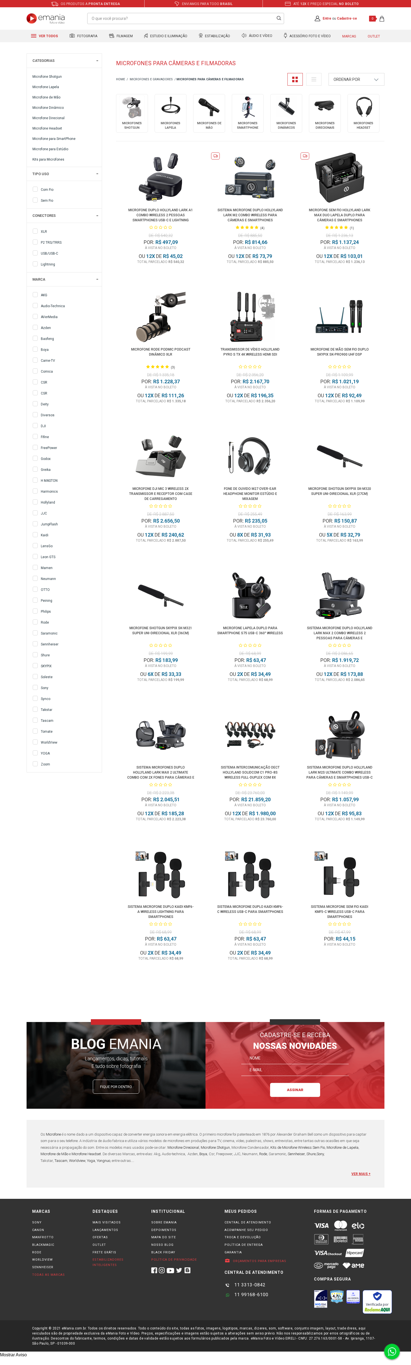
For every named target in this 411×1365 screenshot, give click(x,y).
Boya (45, 350)
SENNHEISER (42, 1267)
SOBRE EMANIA (164, 1222)
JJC (44, 513)
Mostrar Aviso (13, 1354)
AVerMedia (49, 317)
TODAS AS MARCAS (48, 1275)
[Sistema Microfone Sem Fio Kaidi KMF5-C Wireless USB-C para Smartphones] (340, 875)
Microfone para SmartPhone (53, 139)
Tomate (47, 732)
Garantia (233, 1252)
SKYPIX (46, 666)
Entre (327, 18)
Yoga (91, 1161)
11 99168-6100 (250, 1294)
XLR (44, 232)
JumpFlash (49, 524)
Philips (46, 612)
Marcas (349, 36)
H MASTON (49, 481)
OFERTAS (100, 1237)
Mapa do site (163, 1237)
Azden (46, 328)
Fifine (45, 437)
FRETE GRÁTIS (104, 1252)
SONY (37, 1222)
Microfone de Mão (46, 97)
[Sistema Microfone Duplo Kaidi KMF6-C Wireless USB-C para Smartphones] (250, 875)
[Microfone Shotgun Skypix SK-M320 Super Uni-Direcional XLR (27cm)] (340, 457)
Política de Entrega (244, 1245)
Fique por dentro (116, 1087)
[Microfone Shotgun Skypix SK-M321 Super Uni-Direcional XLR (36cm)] (161, 597)
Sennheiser (49, 644)
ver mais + (360, 1174)
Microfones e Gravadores (151, 79)
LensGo (47, 546)
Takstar (46, 710)
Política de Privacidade (174, 1259)
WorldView (49, 742)
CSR (44, 382)
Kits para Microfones (48, 159)
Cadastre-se (347, 18)
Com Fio (47, 190)
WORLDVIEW (42, 1259)
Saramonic (49, 633)
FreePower (49, 448)
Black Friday (163, 1252)
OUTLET (99, 1245)
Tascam (47, 721)
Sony (44, 688)
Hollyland (48, 502)
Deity (45, 404)
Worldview (77, 1161)
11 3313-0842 (249, 1285)
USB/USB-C (49, 253)
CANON (38, 1230)
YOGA (45, 753)
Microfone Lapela (45, 87)
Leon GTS (48, 557)
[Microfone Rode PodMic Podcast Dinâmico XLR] (161, 318)
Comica (47, 371)
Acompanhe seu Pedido (246, 1230)
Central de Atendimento (248, 1222)
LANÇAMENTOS (105, 1230)
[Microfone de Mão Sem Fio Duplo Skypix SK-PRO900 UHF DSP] (340, 318)
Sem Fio (47, 201)
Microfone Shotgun (47, 77)
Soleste (47, 677)
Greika (46, 470)
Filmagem (124, 36)
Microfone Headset (47, 128)
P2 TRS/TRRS (51, 243)
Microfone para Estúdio (50, 149)
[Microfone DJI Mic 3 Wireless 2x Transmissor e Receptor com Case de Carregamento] (161, 457)
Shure (45, 655)
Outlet (374, 36)
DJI (43, 426)
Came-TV (48, 361)
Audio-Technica (53, 306)
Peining (46, 601)
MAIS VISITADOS (107, 1222)
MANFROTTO (43, 1237)
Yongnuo (103, 1161)
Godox (46, 459)
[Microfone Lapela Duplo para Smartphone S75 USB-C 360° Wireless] (250, 597)
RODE (36, 1252)
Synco (45, 699)
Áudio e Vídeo (260, 36)
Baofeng (47, 339)
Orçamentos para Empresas (259, 1261)
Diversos (48, 415)
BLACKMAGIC (43, 1245)
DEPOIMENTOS (163, 1230)
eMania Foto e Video (120, 79)
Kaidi (44, 535)
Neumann (48, 579)
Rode (45, 622)
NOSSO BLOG (162, 1245)
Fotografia (86, 36)
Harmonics (49, 492)
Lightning (48, 264)
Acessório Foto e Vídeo (310, 36)
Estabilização (217, 36)
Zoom (45, 764)
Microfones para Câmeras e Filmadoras (210, 79)
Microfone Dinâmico (48, 108)
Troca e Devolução (243, 1237)
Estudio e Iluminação (168, 36)
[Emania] (46, 18)
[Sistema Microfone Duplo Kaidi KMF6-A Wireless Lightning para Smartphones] (161, 875)
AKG (44, 295)
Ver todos (48, 36)
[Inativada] (320, 1299)
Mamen (47, 568)
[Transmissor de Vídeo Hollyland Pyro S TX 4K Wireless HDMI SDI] (250, 318)
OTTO (45, 590)
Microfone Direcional (48, 118)
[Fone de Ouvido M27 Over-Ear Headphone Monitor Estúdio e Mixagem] (250, 457)
